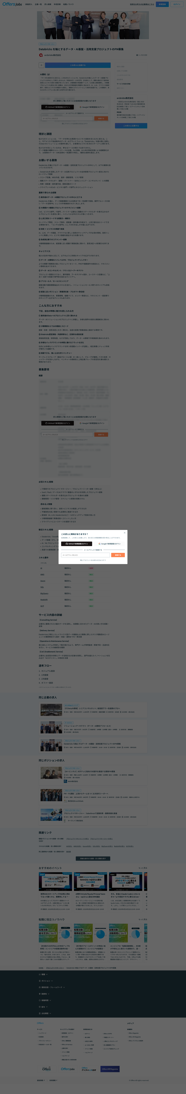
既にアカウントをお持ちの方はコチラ (93, 560)
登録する (118, 555)
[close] (125, 533)
